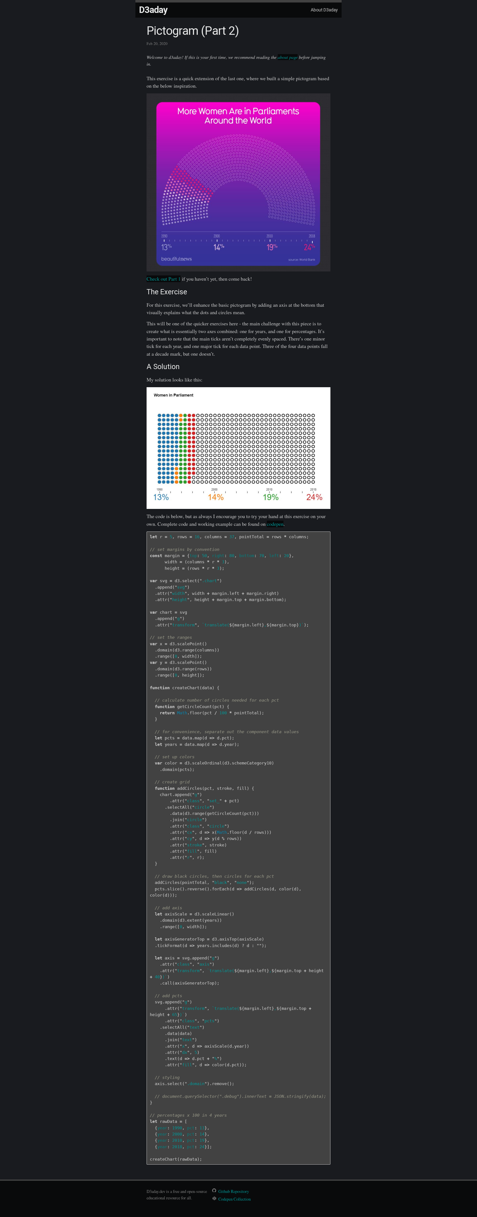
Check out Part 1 (164, 278)
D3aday (153, 10)
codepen (275, 524)
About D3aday (324, 9)
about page (288, 57)
